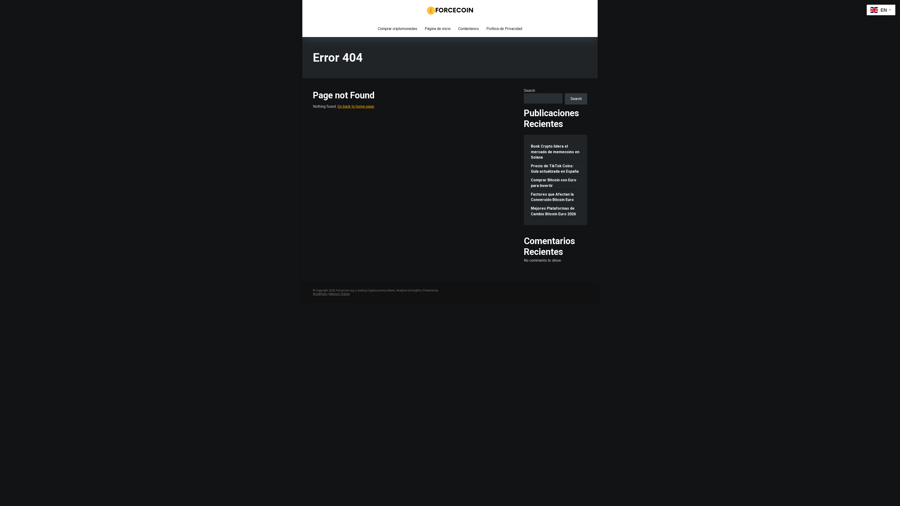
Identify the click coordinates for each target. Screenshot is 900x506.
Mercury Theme (339, 294)
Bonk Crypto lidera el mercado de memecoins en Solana (555, 151)
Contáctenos (468, 28)
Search (529, 90)
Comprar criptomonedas (397, 28)
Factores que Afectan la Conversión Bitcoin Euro (552, 197)
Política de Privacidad (504, 28)
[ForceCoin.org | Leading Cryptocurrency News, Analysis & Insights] (450, 10)
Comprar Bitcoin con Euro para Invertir (553, 183)
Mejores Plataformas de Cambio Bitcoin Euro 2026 (553, 211)
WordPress (320, 294)
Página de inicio (438, 28)
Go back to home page (356, 106)
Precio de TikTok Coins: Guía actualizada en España (555, 169)
